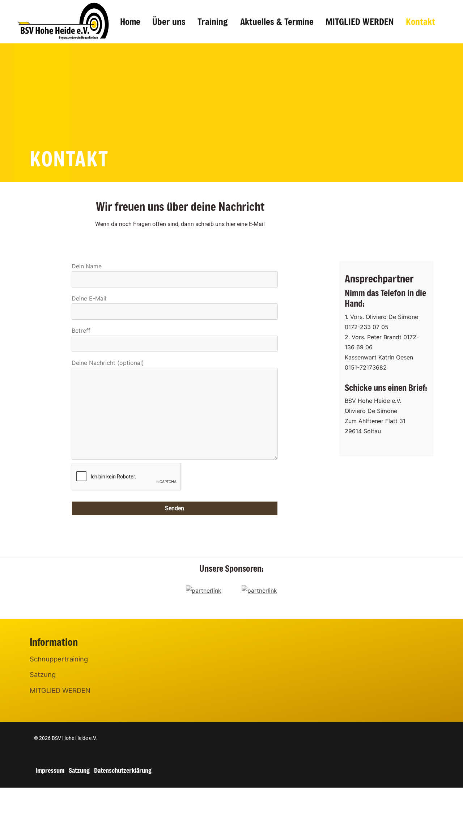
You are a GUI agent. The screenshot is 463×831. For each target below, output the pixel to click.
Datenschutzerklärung (123, 770)
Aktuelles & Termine (277, 21)
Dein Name (87, 266)
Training (212, 21)
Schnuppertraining (59, 659)
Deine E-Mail (89, 298)
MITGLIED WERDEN (360, 21)
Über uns (169, 21)
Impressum (49, 770)
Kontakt (420, 21)
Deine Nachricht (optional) (108, 362)
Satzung (43, 674)
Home (130, 21)
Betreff (81, 330)
